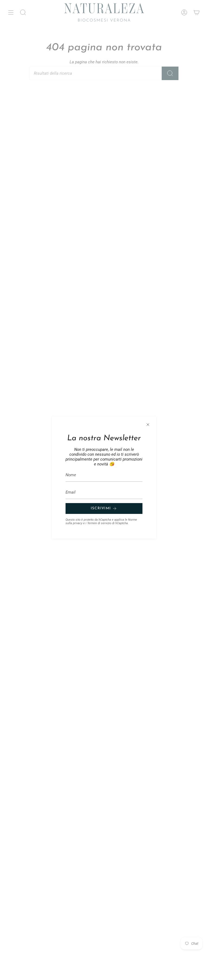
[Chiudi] (148, 424)
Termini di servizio (99, 523)
